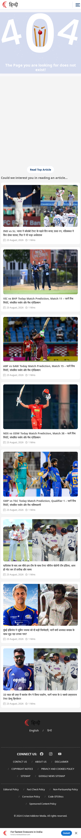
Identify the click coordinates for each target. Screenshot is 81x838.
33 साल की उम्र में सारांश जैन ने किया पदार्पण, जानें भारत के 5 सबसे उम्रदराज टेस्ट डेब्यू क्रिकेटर (40, 696)
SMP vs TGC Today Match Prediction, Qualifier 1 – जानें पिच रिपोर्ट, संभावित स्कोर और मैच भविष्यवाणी (39, 503)
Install (66, 833)
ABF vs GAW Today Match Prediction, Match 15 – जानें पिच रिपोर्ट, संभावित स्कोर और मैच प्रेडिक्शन (39, 368)
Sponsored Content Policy (42, 803)
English (34, 730)
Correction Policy (31, 796)
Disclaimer (61, 761)
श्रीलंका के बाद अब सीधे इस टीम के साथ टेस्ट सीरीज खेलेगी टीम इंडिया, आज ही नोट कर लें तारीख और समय (39, 567)
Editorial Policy (11, 789)
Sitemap (25, 776)
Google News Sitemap (52, 776)
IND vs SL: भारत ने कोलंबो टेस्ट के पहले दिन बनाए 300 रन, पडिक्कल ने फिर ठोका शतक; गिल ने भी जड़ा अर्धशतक (38, 233)
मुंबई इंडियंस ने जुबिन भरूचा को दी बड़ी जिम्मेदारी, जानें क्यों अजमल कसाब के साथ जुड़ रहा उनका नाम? (38, 632)
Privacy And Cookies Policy (57, 769)
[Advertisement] (40, 104)
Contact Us (20, 761)
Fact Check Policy (36, 789)
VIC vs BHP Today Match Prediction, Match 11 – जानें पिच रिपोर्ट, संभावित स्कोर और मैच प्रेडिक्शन (38, 300)
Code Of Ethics (55, 796)
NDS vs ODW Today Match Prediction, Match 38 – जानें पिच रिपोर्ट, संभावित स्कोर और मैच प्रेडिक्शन (39, 435)
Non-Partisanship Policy (65, 789)
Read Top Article (40, 169)
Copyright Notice (22, 769)
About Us (41, 761)
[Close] (76, 833)
